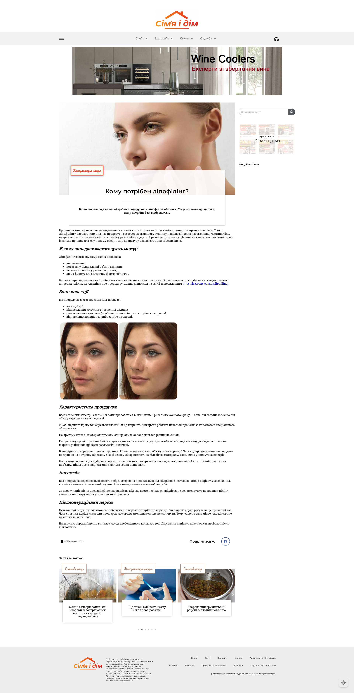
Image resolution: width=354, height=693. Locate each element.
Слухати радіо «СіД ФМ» (263, 665)
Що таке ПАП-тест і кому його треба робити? (120, 608)
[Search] (291, 112)
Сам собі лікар (166, 568)
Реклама (189, 665)
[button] (225, 541)
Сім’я (140, 38)
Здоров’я (162, 38)
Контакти (238, 665)
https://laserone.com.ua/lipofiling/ (205, 283)
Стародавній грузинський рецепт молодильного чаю (180, 608)
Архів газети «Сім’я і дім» (263, 658)
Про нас (173, 665)
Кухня (184, 38)
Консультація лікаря (87, 170)
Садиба (206, 38)
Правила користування (214, 665)
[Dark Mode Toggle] (343, 682)
